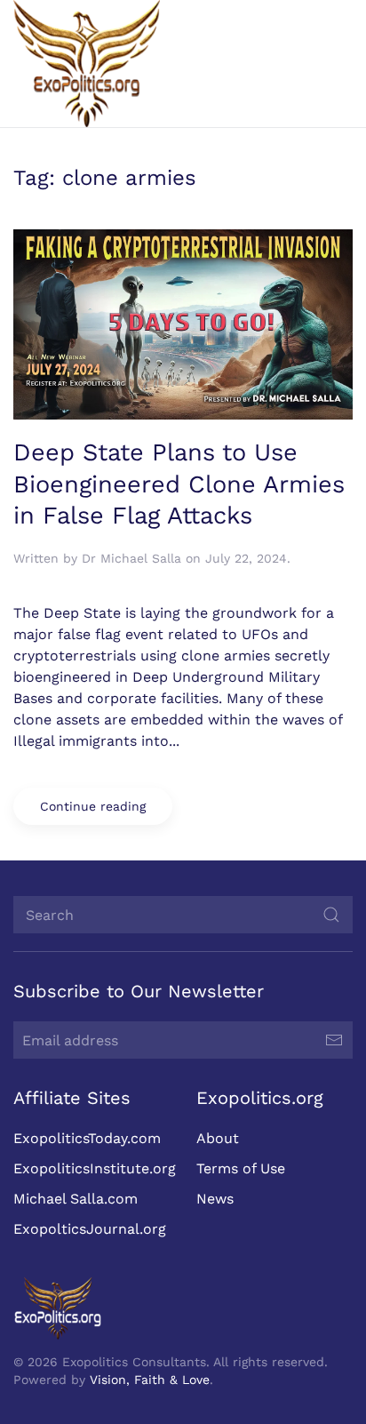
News (215, 1198)
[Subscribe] (334, 1040)
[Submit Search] (331, 914)
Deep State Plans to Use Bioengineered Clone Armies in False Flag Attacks (179, 484)
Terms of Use (240, 1168)
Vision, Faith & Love (150, 1379)
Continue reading (93, 806)
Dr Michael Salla (131, 558)
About (217, 1138)
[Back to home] (86, 63)
